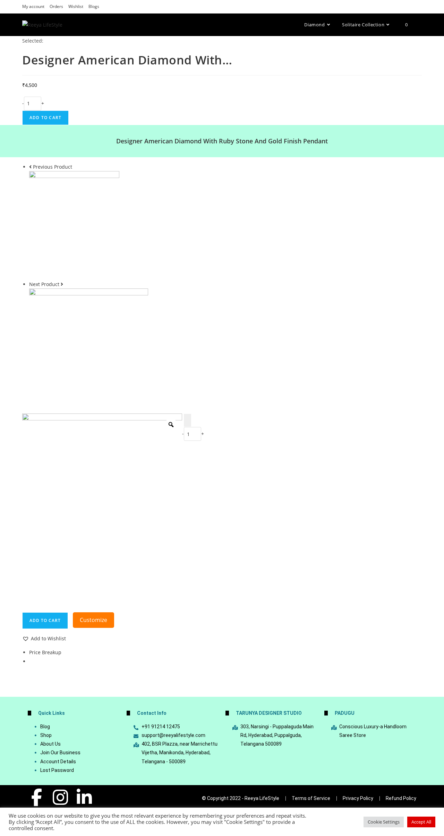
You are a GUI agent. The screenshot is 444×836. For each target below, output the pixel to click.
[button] (44, 638)
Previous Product (52, 166)
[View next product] (62, 284)
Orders (56, 6)
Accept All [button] (421, 822)
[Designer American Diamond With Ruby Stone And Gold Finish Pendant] (74, 225)
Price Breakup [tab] (45, 652)
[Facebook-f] (36, 797)
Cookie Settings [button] (384, 822)
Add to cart (45, 118)
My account (33, 6)
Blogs (93, 6)
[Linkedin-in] (84, 797)
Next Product (44, 284)
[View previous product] (30, 166)
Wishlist (75, 6)
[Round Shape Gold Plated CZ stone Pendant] (88, 348)
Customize (93, 620)
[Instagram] (60, 797)
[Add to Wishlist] (187, 420)
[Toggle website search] (420, 25)
